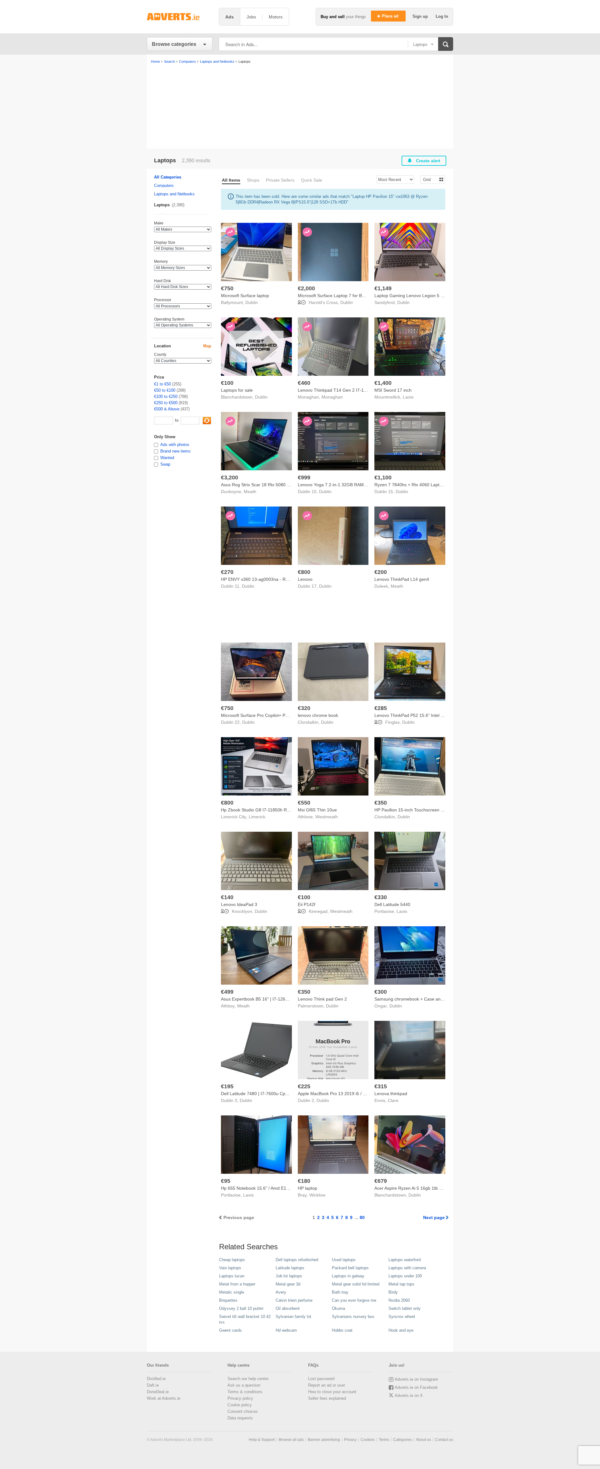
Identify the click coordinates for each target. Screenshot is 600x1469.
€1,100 (383, 477)
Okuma (338, 1308)
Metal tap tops (401, 1284)
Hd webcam (286, 1330)
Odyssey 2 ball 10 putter (241, 1308)
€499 (227, 992)
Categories (402, 1439)
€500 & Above (166, 409)
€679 (380, 1181)
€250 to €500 (166, 402)
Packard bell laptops (350, 1268)
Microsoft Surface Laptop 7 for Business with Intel (347, 295)
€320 (304, 708)
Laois (408, 396)
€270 (227, 572)
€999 (304, 477)
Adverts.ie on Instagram (416, 1379)
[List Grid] (430, 179)
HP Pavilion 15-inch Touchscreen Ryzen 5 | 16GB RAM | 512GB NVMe (444, 809)
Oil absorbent (288, 1308)
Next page (434, 1217)
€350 (380, 803)
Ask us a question (244, 1385)
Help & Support (262, 1439)
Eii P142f (306, 904)
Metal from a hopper (237, 1284)
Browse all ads (291, 1439)
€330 (380, 897)
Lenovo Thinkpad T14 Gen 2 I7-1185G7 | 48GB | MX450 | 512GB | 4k (367, 390)
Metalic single (231, 1292)
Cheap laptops (232, 1259)
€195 (227, 1086)
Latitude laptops (290, 1268)
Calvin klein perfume (294, 1300)
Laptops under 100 (405, 1276)
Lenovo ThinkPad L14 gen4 (401, 579)
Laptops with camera (407, 1268)
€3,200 (229, 477)
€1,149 (383, 288)
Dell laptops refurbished (297, 1259)
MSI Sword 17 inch (393, 390)
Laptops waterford (404, 1259)
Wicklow (317, 1194)
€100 (227, 383)
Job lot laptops (289, 1276)
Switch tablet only (404, 1308)
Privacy (350, 1439)
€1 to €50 (162, 384)
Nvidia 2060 (399, 1300)
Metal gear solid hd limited (355, 1284)
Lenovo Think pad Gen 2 (322, 998)
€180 (304, 1181)
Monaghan (332, 396)
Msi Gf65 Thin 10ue (317, 809)
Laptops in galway (348, 1276)
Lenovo (305, 579)
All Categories (167, 177)
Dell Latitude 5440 (392, 904)
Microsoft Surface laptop (245, 295)
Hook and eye (400, 1330)
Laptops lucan (231, 1276)
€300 (380, 992)
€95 (225, 1181)
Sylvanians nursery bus (353, 1316)
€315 (380, 1086)
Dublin (251, 302)
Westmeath (326, 816)
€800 (304, 572)
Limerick (257, 816)
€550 (304, 803)
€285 (380, 708)
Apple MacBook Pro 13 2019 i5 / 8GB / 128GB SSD (348, 1093)
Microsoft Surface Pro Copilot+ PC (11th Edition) (268, 715)
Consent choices (243, 1411)
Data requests (240, 1418)
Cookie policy (240, 1405)
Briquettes (228, 1300)
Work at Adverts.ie (163, 1398)
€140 (227, 897)
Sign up (420, 16)
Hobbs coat (342, 1330)
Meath (250, 491)
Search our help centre (248, 1378)
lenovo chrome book (318, 715)
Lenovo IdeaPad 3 (239, 904)
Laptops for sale (237, 390)
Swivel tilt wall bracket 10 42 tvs (245, 1319)
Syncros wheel (401, 1316)
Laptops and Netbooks (174, 194)
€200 (380, 572)
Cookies (368, 1439)
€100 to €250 (166, 396)
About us (423, 1439)
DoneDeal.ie (158, 1391)
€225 (304, 1086)
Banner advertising (324, 1439)
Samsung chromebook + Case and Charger (417, 998)
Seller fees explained (327, 1398)
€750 (227, 288)
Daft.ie (153, 1385)
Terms (384, 1439)
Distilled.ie (156, 1378)
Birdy (393, 1292)
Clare (393, 1100)
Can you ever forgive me (354, 1300)
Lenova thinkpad (390, 1093)
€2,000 (306, 288)
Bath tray (340, 1292)
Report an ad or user (326, 1385)
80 (362, 1217)
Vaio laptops (230, 1268)
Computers (164, 185)
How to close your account (332, 1391)
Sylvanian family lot (293, 1316)
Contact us (444, 1439)
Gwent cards (230, 1330)
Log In (442, 16)
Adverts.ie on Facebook (416, 1387)
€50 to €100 (164, 390)
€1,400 (383, 383)
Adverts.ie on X (409, 1395)
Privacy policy (240, 1398)
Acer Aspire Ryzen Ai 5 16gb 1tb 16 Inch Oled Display (427, 1188)
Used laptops (344, 1259)
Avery (281, 1292)
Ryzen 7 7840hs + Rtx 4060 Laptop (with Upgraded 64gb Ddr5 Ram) (442, 484)
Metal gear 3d (288, 1284)
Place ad (391, 16)
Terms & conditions (245, 1391)
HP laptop (307, 1188)
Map (207, 346)
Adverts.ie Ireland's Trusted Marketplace (179, 16)
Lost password (321, 1378)
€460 (304, 383)
